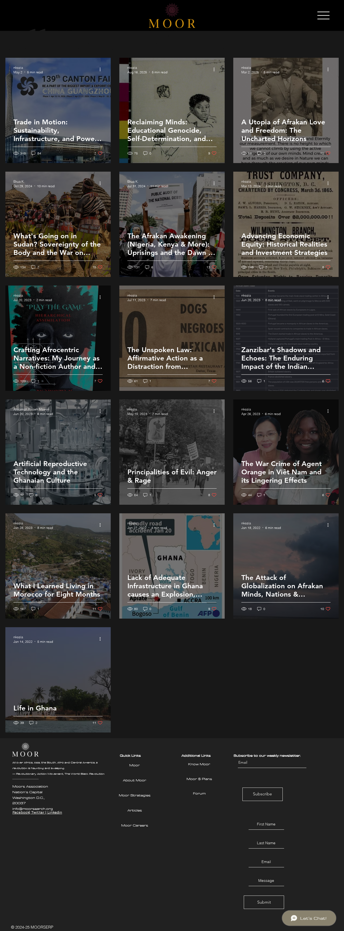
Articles (134, 810)
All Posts (71, 41)
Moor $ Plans (199, 779)
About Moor (134, 780)
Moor (134, 765)
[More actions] (102, 69)
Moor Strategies (134, 795)
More (186, 41)
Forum (199, 793)
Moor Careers (134, 825)
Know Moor (199, 764)
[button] (323, 15)
